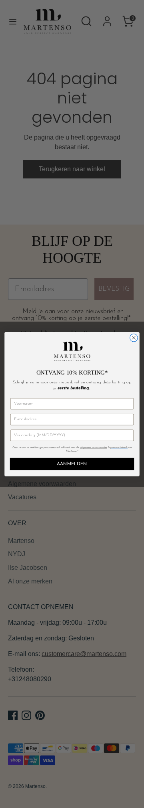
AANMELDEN (72, 464)
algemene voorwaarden (93, 447)
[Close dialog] (134, 338)
